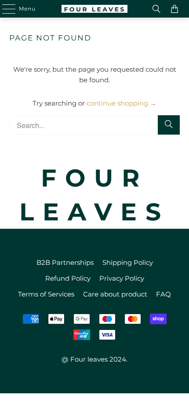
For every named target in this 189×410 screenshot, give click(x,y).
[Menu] (4, 9)
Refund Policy (68, 278)
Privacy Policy (121, 278)
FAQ (163, 294)
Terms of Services (46, 294)
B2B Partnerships (65, 262)
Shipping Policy (127, 262)
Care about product (115, 294)
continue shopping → (121, 103)
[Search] (156, 9)
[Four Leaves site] (94, 9)
